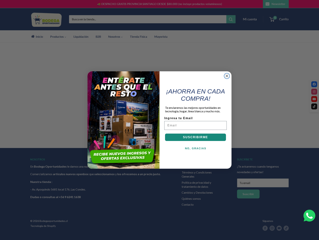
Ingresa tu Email (178, 118)
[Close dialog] (227, 76)
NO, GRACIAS (195, 148)
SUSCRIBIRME (195, 137)
